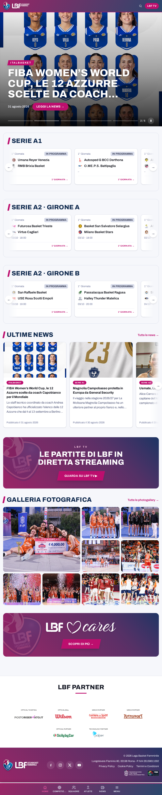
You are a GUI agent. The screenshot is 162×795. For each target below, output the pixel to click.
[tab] (20, 120)
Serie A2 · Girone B (46, 273)
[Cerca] (140, 6)
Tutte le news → (148, 335)
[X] (70, 765)
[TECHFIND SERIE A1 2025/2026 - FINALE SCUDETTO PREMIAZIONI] (22, 589)
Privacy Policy (107, 766)
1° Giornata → (60, 179)
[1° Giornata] (39, 166)
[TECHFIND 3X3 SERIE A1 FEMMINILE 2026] (41, 539)
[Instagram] (60, 765)
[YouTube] (79, 765)
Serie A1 (27, 141)
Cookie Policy (125, 766)
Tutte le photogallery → (143, 500)
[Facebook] (51, 765)
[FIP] (134, 773)
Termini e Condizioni (147, 766)
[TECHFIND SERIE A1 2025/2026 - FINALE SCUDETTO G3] (101, 556)
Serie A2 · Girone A (46, 207)
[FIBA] (153, 773)
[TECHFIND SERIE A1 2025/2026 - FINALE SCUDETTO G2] (101, 589)
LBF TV (151, 6)
